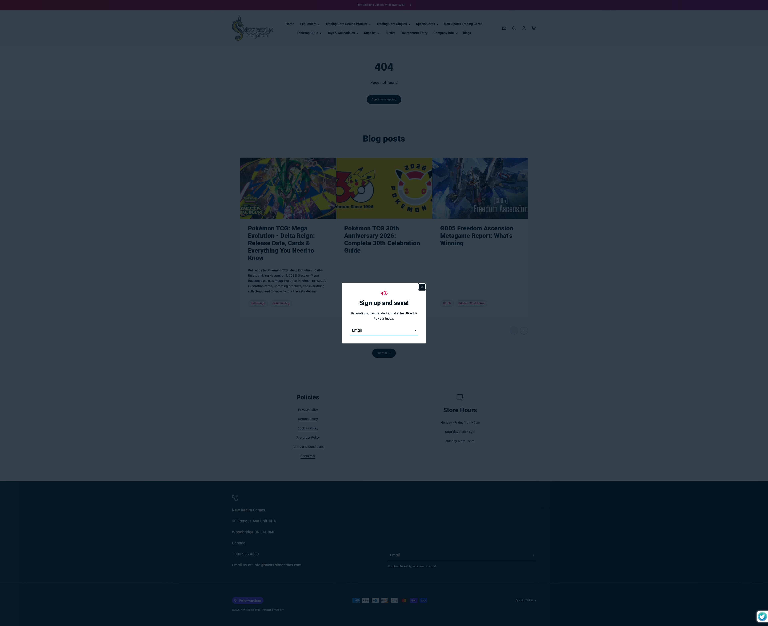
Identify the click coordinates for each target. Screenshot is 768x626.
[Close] (422, 287)
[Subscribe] (415, 330)
